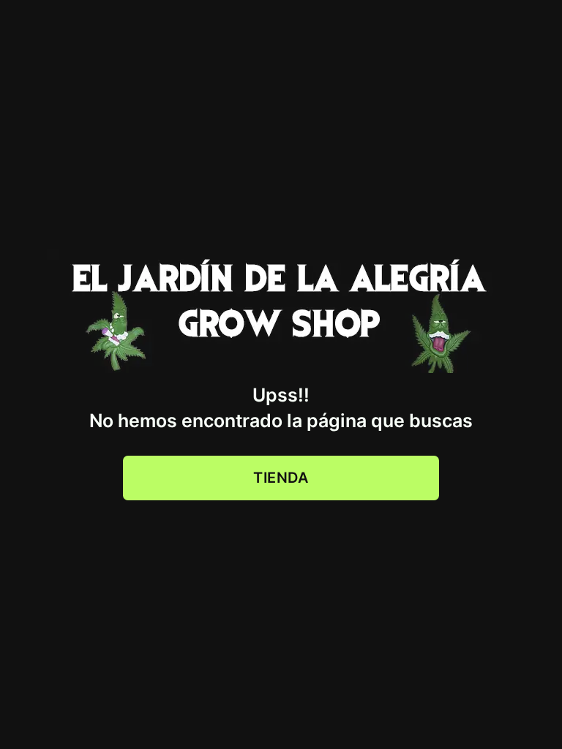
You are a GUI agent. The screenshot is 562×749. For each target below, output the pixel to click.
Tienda (280, 477)
